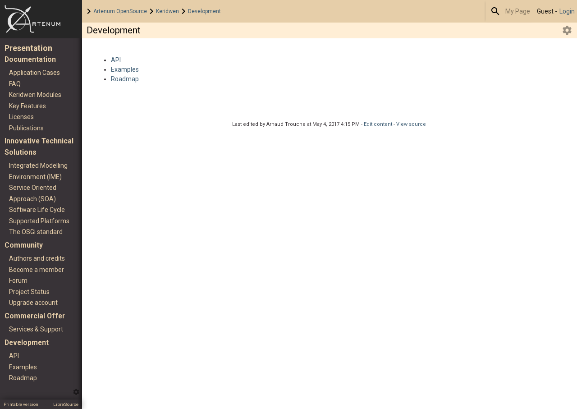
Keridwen (167, 11)
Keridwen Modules (35, 94)
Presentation (28, 48)
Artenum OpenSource (120, 11)
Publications (26, 128)
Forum (18, 280)
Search (495, 11)
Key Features (27, 106)
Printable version (21, 404)
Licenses (21, 116)
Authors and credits (37, 258)
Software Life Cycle (37, 209)
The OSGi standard (36, 231)
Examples (23, 367)
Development (204, 11)
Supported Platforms (39, 221)
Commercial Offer (35, 316)
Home (41, 19)
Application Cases (34, 72)
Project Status (29, 291)
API (14, 355)
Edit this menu (76, 391)
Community (24, 245)
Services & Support (36, 329)
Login (567, 11)
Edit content (378, 124)
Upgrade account (33, 302)
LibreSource (65, 404)
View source (411, 124)
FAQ (15, 83)
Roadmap (23, 377)
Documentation (30, 59)
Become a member (36, 269)
